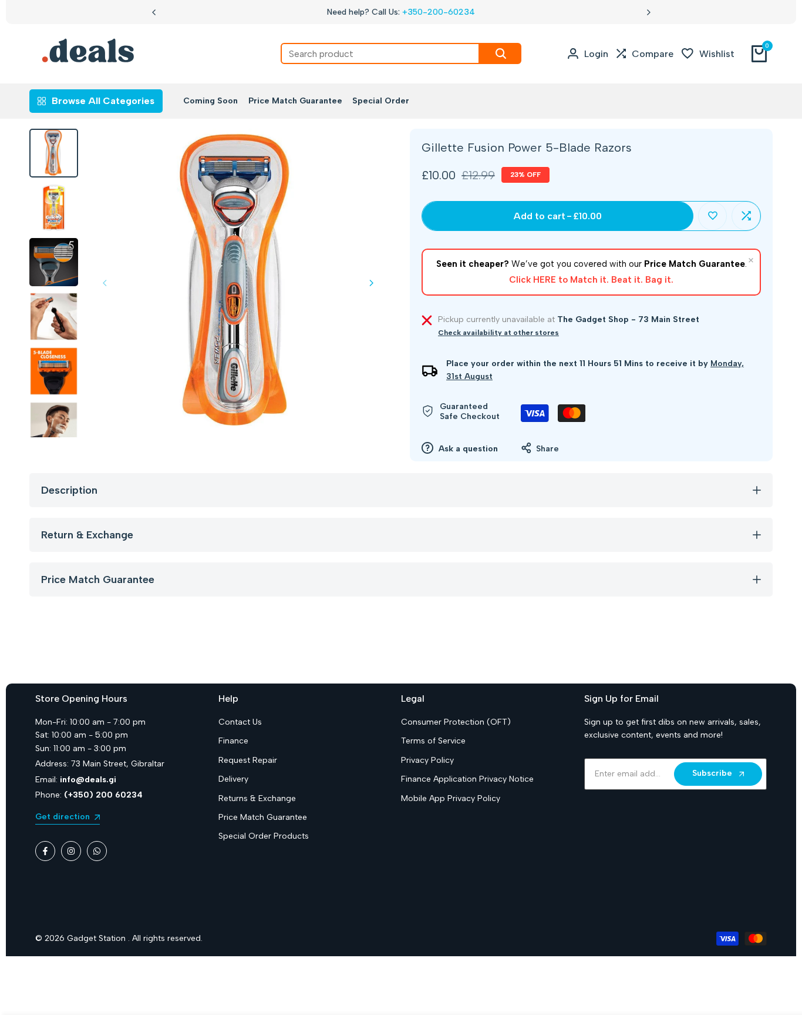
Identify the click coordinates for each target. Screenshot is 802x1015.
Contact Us (240, 722)
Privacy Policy (427, 760)
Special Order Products (263, 836)
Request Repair (247, 760)
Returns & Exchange (257, 798)
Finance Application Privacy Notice (467, 779)
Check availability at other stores (498, 333)
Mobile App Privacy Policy (450, 798)
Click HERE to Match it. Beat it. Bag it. (591, 279)
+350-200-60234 (438, 12)
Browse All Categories (103, 100)
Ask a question (467, 449)
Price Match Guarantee (262, 817)
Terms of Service (433, 741)
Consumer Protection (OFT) (456, 722)
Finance (233, 741)
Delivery (233, 779)
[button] (712, 216)
